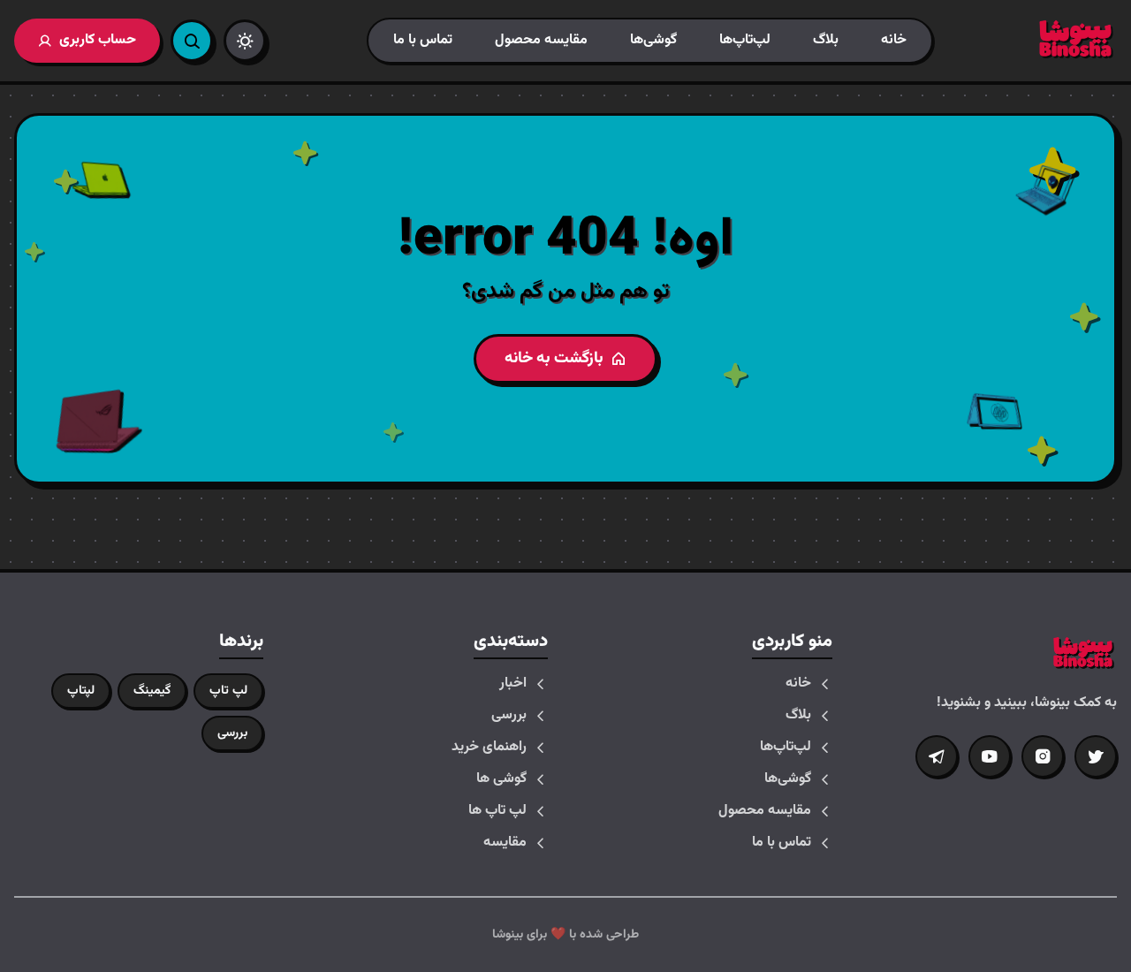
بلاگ (826, 40)
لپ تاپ (228, 691)
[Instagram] (1042, 756)
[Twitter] (1095, 756)
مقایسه (505, 843)
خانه (894, 40)
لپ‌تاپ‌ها (744, 40)
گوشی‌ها (653, 40)
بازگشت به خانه (554, 358)
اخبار (513, 684)
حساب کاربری (97, 40)
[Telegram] (936, 756)
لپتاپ (81, 691)
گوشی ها (501, 779)
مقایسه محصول (541, 40)
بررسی (509, 715)
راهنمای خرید (489, 747)
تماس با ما (422, 40)
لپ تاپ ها (497, 811)
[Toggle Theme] (245, 40)
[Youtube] (989, 756)
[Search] (192, 40)
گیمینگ (152, 691)
